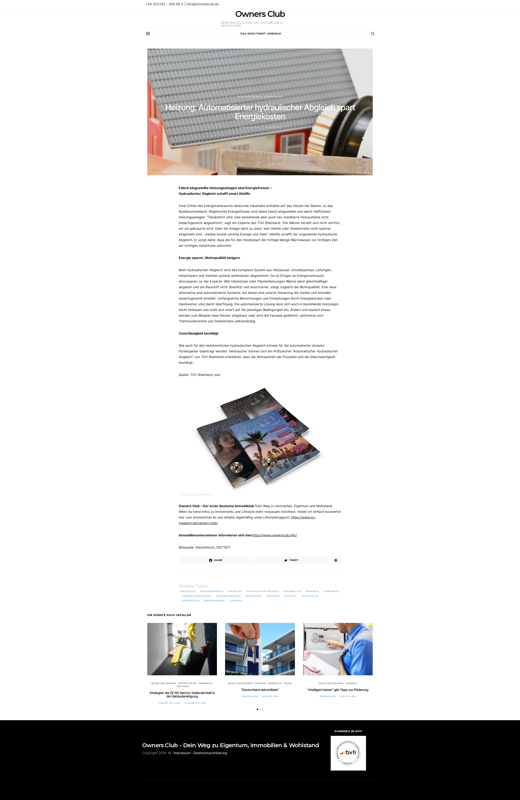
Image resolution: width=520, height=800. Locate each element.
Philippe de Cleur (169, 703)
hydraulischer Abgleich (263, 591)
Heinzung (236, 591)
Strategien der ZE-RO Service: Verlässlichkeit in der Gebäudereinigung (182, 694)
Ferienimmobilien (212, 591)
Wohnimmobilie (215, 600)
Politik (288, 683)
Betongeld (188, 591)
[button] (257, 709)
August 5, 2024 (347, 696)
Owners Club (260, 14)
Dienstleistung (273, 96)
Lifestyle (291, 596)
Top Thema (183, 686)
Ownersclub (191, 600)
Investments (254, 596)
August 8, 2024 (269, 696)
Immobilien (332, 591)
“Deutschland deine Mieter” (260, 690)
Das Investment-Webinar (260, 33)
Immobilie (313, 591)
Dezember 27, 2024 (195, 703)
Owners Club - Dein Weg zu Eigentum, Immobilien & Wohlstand (230, 745)
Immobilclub (293, 591)
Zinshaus (237, 600)
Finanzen (260, 683)
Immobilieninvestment (197, 596)
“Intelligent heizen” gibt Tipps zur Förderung (337, 690)
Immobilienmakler (229, 596)
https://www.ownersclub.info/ (274, 535)
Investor (273, 596)
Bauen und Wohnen (249, 96)
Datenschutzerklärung (210, 753)
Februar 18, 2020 (249, 127)
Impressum (182, 753)
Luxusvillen (310, 596)
